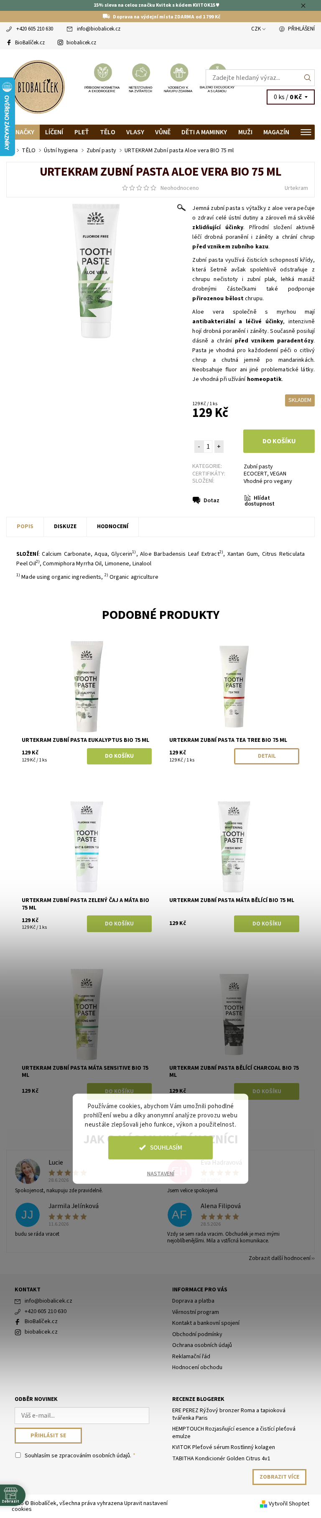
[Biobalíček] (83, 87)
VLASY (135, 132)
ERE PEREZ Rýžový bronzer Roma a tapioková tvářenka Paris (228, 1414)
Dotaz (211, 500)
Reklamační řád (191, 1356)
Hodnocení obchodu (197, 1367)
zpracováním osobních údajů (94, 1456)
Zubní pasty (258, 467)
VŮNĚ (163, 132)
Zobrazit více (279, 1477)
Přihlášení (301, 29)
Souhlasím (166, 1147)
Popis (25, 526)
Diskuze (65, 526)
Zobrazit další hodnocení (280, 1257)
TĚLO (107, 132)
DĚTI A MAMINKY (204, 132)
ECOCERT (255, 474)
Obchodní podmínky (197, 1334)
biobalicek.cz (81, 42)
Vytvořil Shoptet (289, 1504)
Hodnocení (112, 526)
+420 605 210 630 (34, 29)
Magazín (276, 132)
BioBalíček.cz (30, 42)
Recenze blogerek (198, 1399)
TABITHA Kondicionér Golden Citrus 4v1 (221, 1458)
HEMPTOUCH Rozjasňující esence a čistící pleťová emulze (234, 1433)
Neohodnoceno (179, 188)
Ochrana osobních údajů (202, 1345)
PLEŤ (81, 132)
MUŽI (245, 132)
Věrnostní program (195, 1312)
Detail (267, 756)
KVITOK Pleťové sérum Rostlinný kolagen (223, 1447)
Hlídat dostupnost (260, 501)
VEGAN (278, 474)
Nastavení (160, 1173)
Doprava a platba (193, 1301)
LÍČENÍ (54, 132)
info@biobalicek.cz (98, 29)
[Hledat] (308, 77)
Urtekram (296, 188)
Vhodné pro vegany (268, 481)
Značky (23, 132)
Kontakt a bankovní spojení (205, 1323)
